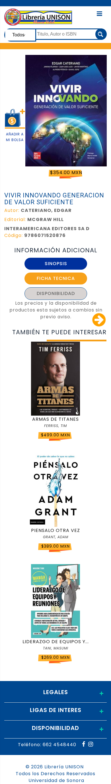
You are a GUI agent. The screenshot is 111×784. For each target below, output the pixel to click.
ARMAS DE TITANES (55, 419)
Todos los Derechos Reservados (55, 773)
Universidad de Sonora (56, 780)
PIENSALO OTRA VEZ (55, 530)
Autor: (11, 210)
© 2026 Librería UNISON (55, 767)
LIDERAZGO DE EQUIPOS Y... (55, 641)
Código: (13, 235)
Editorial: (15, 219)
